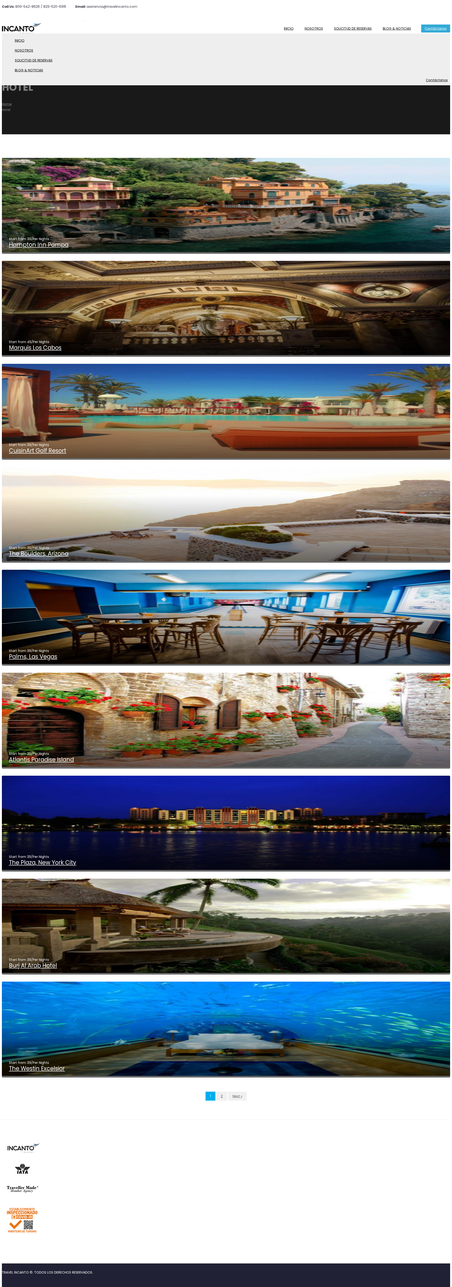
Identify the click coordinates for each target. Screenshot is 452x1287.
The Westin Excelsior (37, 1068)
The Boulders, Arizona (39, 553)
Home (7, 104)
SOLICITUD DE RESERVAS (353, 28)
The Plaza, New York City (42, 862)
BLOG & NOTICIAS (397, 28)
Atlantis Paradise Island (41, 759)
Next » (237, 1096)
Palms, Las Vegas (33, 656)
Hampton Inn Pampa (39, 245)
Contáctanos (436, 28)
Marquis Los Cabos (35, 348)
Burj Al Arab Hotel (33, 965)
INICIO (289, 28)
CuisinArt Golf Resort (37, 451)
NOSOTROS (314, 28)
